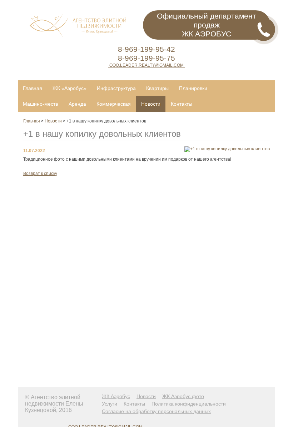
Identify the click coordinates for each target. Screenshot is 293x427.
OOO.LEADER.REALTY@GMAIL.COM (146, 65)
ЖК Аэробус (116, 396)
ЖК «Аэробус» (69, 88)
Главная (32, 88)
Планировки (193, 88)
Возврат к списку (40, 173)
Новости (150, 104)
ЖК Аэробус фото (183, 396)
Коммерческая (113, 104)
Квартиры (157, 88)
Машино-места (40, 104)
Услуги (109, 404)
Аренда (77, 104)
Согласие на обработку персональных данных (156, 411)
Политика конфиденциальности (189, 404)
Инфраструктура (116, 88)
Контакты (181, 104)
